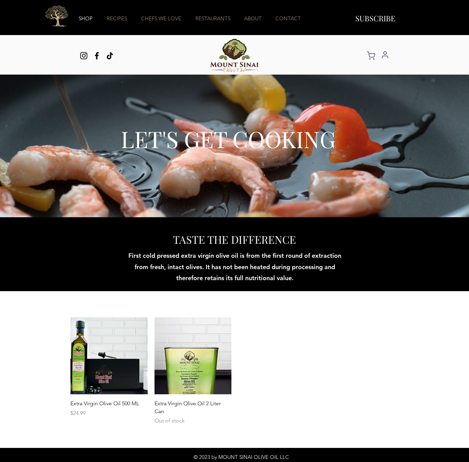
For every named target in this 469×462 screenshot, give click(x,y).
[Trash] (370, 55)
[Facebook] (97, 55)
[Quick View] (109, 356)
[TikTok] (110, 55)
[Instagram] (84, 55)
